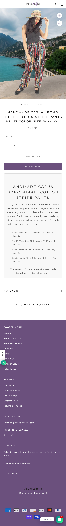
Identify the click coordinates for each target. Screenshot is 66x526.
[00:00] (33, 53)
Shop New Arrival (12, 338)
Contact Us (9, 358)
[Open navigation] (4, 4)
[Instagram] (12, 435)
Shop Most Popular (13, 343)
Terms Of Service (12, 390)
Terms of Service (11, 363)
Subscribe (15, 473)
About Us (8, 348)
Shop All (8, 333)
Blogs (6, 353)
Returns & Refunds (13, 405)
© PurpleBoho (33, 489)
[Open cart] (62, 4)
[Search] (56, 4)
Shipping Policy (11, 400)
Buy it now (33, 166)
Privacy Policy (10, 395)
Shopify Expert (40, 493)
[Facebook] (5, 435)
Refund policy (10, 368)
